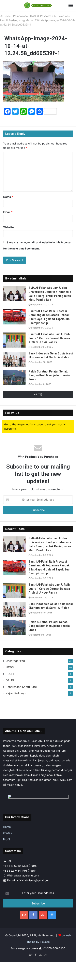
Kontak (7, 833)
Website (8, 227)
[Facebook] (33, 915)
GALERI (10, 680)
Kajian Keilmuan (16, 693)
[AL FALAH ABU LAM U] (38, 5)
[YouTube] (43, 915)
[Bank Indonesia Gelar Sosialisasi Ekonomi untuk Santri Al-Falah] (14, 359)
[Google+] (24, 915)
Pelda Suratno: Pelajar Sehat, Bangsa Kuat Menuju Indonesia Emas (49, 375)
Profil (6, 839)
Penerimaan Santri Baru (21, 686)
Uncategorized (15, 660)
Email (8, 212)
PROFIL (10, 673)
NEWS (10, 667)
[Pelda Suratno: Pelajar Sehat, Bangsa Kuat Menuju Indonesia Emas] (14, 377)
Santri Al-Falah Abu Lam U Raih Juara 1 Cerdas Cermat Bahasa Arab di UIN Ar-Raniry (49, 338)
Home (7, 16)
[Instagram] (52, 915)
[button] (33, 81)
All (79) (38, 394)
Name (8, 196)
